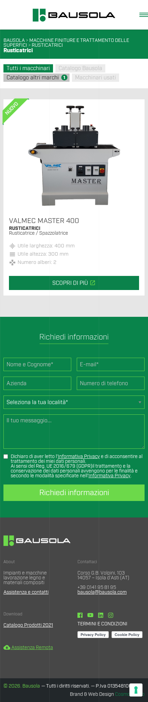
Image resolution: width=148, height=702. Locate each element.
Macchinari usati (95, 77)
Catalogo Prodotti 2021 (28, 625)
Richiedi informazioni (74, 493)
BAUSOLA (14, 40)
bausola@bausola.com (102, 592)
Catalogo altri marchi (36, 77)
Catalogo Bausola (80, 68)
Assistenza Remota (28, 647)
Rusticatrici (47, 45)
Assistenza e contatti (26, 592)
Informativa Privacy (79, 456)
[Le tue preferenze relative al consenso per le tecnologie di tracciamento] (135, 690)
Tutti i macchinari (28, 68)
